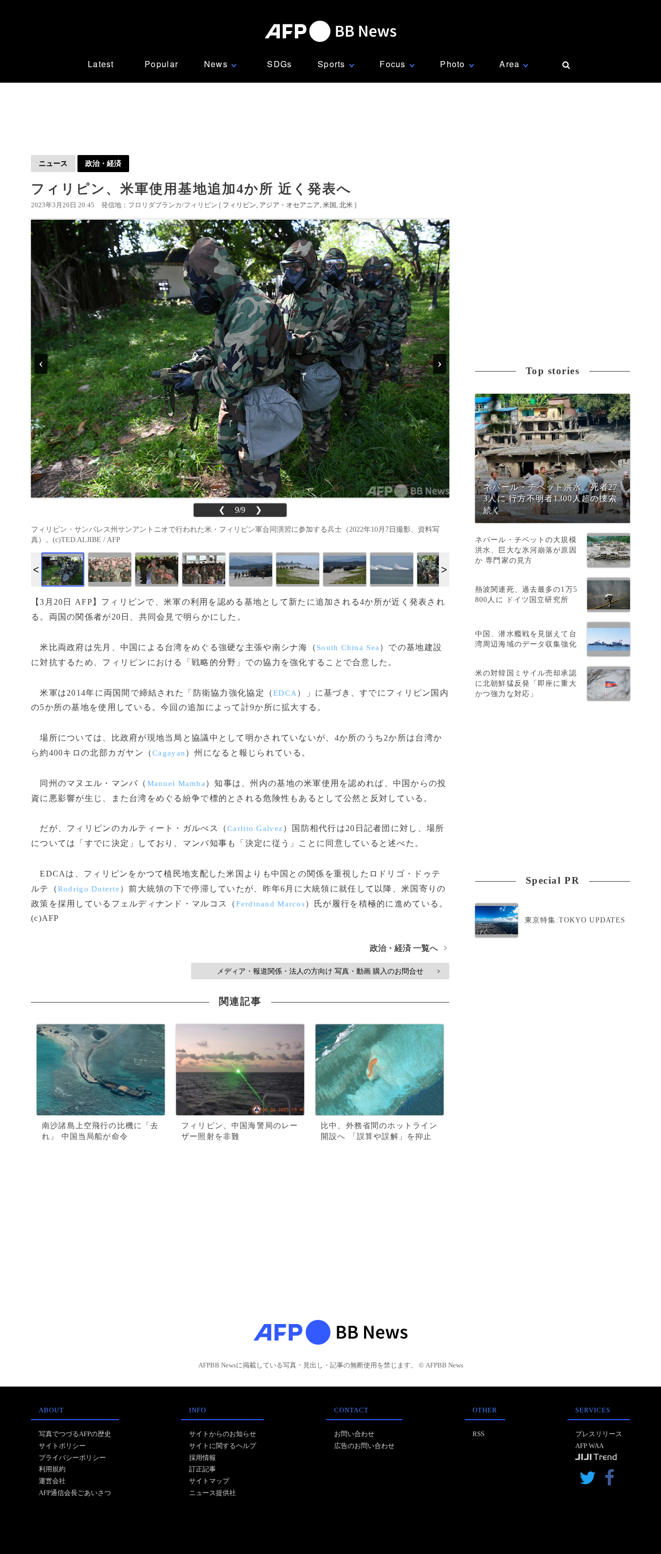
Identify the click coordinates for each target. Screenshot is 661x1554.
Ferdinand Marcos (270, 904)
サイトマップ (209, 1481)
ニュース (53, 163)
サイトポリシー (62, 1446)
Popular (161, 64)
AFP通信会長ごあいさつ (75, 1493)
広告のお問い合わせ (364, 1446)
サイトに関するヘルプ (222, 1446)
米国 (329, 205)
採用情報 (202, 1457)
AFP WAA (589, 1446)
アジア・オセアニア (289, 205)
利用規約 (52, 1469)
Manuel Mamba (176, 783)
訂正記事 (202, 1469)
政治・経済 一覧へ (408, 948)
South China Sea (348, 647)
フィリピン (239, 205)
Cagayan (168, 753)
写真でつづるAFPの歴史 (75, 1434)
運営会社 (52, 1481)
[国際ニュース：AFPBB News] (330, 31)
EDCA (285, 693)
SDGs (279, 64)
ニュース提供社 (212, 1493)
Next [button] (444, 569)
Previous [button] (36, 569)
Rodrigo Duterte (89, 889)
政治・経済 (103, 163)
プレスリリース (598, 1434)
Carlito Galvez (255, 828)
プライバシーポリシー (72, 1457)
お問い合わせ (354, 1434)
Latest (101, 64)
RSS (478, 1434)
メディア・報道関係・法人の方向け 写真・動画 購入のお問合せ (328, 971)
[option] (62, 569)
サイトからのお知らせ (222, 1434)
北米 (346, 205)
